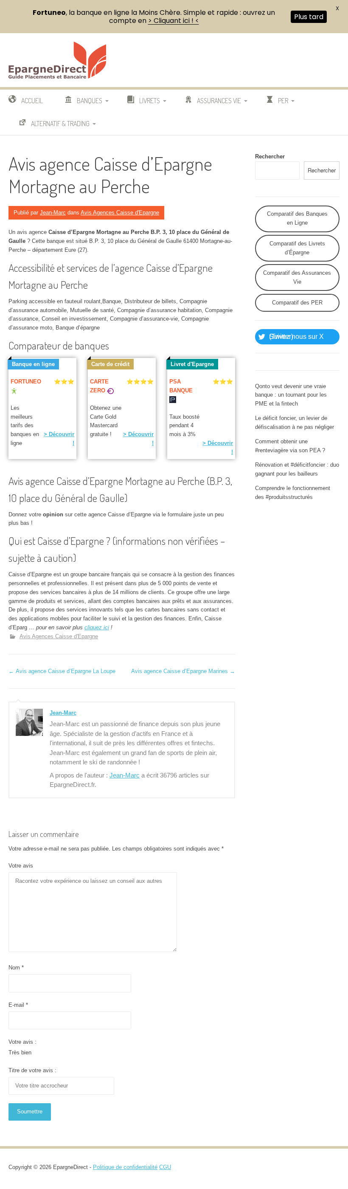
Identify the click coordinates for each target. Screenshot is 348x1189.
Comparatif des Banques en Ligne (297, 218)
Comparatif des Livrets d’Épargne (297, 248)
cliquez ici (96, 627)
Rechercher (270, 156)
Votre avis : (22, 1042)
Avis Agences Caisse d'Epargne (120, 212)
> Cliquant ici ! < (173, 20)
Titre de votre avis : (32, 1070)
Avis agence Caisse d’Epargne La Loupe (61, 671)
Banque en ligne (33, 364)
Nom (16, 967)
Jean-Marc (53, 212)
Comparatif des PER (297, 302)
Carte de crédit (110, 364)
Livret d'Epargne (192, 364)
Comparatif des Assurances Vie (297, 277)
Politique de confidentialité (125, 1167)
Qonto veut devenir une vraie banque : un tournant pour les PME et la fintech (291, 395)
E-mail (18, 1005)
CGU (165, 1167)
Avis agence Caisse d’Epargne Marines (183, 671)
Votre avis (20, 865)
